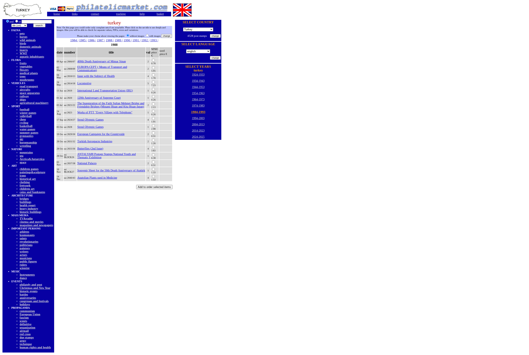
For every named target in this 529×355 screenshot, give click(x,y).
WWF (23, 53)
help (142, 13)
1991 (136, 40)
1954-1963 (198, 93)
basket (160, 13)
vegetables (26, 66)
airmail (24, 330)
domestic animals (30, 46)
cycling (24, 122)
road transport (29, 86)
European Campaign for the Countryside (101, 134)
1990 (127, 40)
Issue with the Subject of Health (96, 76)
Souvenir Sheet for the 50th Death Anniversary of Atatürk (111, 170)
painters (25, 248)
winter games (28, 112)
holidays (25, 304)
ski (21, 139)
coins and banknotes (32, 192)
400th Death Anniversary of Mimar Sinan (101, 61)
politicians (26, 245)
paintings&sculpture (32, 172)
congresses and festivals (34, 301)
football (24, 109)
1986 (91, 40)
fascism (24, 317)
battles (24, 294)
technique (26, 344)
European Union (30, 314)
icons (23, 175)
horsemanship (28, 142)
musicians (26, 258)
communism (27, 311)
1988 (109, 40)
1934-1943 (198, 80)
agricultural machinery (34, 102)
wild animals (28, 40)
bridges (24, 198)
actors (23, 254)
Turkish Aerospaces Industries (94, 141)
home (57, 13)
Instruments (27, 274)
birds (23, 43)
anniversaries (28, 297)
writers (24, 251)
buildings (25, 202)
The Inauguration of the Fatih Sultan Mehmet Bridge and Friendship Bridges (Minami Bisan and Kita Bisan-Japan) (110, 105)
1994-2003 (198, 118)
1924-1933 (198, 74)
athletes (24, 231)
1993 (154, 40)
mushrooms (27, 79)
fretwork (25, 185)
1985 (83, 40)
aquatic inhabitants (32, 56)
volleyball (26, 116)
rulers (23, 264)
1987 (100, 40)
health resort (28, 205)
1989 (118, 40)
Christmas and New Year (35, 288)
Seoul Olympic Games (90, 119)
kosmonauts (27, 235)
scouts (23, 321)
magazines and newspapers (36, 225)
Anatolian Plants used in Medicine (97, 177)
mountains (26, 152)
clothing (25, 182)
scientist (25, 268)
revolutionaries (29, 241)
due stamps (27, 337)
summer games (29, 132)
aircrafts (25, 89)
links (74, 13)
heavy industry (29, 208)
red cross (25, 334)
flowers (24, 69)
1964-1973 (198, 99)
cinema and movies (31, 221)
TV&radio (26, 218)
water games (27, 129)
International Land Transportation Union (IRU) (105, 90)
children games (29, 169)
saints (23, 238)
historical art (28, 178)
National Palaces (87, 163)
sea (21, 155)
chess (23, 119)
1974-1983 (198, 105)
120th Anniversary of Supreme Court (99, 97)
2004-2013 (198, 124)
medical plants (29, 73)
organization (27, 327)
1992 (145, 40)
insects (24, 50)
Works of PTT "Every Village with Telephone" (104, 112)
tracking (121, 13)
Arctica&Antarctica (32, 159)
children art (27, 188)
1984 (74, 40)
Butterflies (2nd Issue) (90, 148)
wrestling (25, 145)
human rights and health (35, 347)
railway (24, 96)
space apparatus (30, 93)
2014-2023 (198, 130)
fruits (23, 63)
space (23, 162)
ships (23, 99)
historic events (28, 291)
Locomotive (84, 83)
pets (22, 33)
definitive (25, 324)
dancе (23, 278)
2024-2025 (198, 136)
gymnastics (26, 136)
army (23, 340)
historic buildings (30, 212)
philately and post (31, 284)
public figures (28, 261)
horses (23, 36)
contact (95, 13)
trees (22, 76)
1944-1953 (198, 87)
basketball (26, 126)
